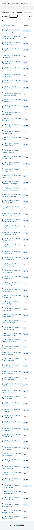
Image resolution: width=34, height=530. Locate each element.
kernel (5, 4)
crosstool (17, 4)
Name (6, 16)
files (23, 4)
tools (11, 4)
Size (30, 16)
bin (27, 4)
